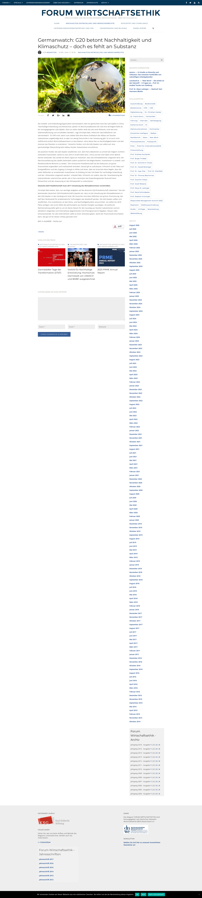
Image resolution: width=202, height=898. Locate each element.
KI (146, 125)
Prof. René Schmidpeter (140, 192)
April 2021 (133, 464)
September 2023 (135, 356)
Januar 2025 (134, 296)
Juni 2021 (133, 456)
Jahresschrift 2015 (46, 867)
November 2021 (135, 438)
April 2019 (133, 553)
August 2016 (134, 673)
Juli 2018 (132, 587)
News (145, 137)
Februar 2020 (134, 516)
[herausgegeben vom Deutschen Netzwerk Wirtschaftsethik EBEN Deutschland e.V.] (101, 15)
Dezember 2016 (135, 658)
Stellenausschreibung (150, 205)
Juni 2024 (133, 322)
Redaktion (52, 52)
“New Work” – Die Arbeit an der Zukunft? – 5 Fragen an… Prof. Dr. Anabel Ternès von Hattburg (146, 83)
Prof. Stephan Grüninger (140, 196)
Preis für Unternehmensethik (149, 146)
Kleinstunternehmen (138, 129)
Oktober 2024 (134, 307)
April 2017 (133, 643)
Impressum (78, 2)
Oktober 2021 (134, 442)
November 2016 (135, 662)
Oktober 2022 (134, 397)
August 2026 (134, 225)
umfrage (141, 209)
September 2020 (135, 490)
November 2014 (135, 718)
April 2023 (133, 374)
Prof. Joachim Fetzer (138, 180)
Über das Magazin (61, 2)
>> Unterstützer (44, 842)
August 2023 (134, 359)
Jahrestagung (155, 121)
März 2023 (133, 378)
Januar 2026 (134, 251)
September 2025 (135, 266)
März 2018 (133, 602)
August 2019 (134, 539)
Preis (132, 146)
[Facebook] (47, 115)
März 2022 (133, 423)
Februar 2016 (134, 692)
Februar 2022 (134, 427)
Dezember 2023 (135, 345)
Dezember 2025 (135, 255)
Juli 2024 (132, 318)
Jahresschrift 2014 (46, 871)
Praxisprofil (151, 141)
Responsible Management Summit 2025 (146, 200)
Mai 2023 (133, 371)
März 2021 (133, 468)
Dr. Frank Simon (137, 116)
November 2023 (135, 348)
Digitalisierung (136, 112)
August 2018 (134, 583)
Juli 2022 (132, 408)
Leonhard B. (134, 81)
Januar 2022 (134, 430)
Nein (143, 894)
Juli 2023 (132, 363)
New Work (154, 137)
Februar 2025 (134, 292)
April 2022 (133, 419)
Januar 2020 (134, 520)
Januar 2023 (134, 386)
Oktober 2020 (134, 486)
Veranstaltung (153, 209)
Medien (153, 133)
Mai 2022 (133, 415)
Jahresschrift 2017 (46, 859)
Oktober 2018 (134, 576)
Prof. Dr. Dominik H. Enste (141, 163)
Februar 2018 (134, 606)
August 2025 (134, 270)
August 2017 (134, 628)
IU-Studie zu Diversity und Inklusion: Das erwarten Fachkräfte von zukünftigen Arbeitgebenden (145, 74)
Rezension (134, 205)
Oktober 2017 (134, 621)
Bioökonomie (135, 108)
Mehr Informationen (156, 894)
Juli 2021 (132, 453)
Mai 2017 (133, 639)
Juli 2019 (132, 542)
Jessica (132, 72)
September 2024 (135, 311)
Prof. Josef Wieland (138, 184)
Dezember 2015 (135, 695)
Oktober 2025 (134, 262)
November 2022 (135, 393)
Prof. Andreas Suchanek (140, 154)
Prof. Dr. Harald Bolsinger (140, 167)
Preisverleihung (136, 150)
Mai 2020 (133, 505)
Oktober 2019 (134, 531)
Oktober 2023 (134, 352)
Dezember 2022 (135, 389)
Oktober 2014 (134, 721)
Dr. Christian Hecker (153, 112)
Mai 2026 (133, 236)
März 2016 (133, 688)
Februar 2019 (134, 561)
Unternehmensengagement (38, 2)
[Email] (68, 115)
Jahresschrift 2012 (46, 880)
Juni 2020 (133, 501)
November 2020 (135, 483)
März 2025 (133, 289)
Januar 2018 (134, 609)
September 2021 (135, 445)
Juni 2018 (133, 591)
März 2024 (133, 333)
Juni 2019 (133, 546)
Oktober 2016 (134, 665)
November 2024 (135, 303)
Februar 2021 (134, 471)
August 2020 (134, 494)
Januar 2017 (134, 654)
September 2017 (135, 624)
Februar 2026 (134, 248)
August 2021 (134, 449)
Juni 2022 (133, 412)
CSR (151, 108)
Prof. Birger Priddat (138, 158)
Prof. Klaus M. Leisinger (140, 188)
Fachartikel (150, 116)
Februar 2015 (134, 714)
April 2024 (133, 330)
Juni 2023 (133, 367)
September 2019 (135, 535)
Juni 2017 (133, 636)
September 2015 (135, 703)
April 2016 (133, 684)
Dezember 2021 (135, 434)
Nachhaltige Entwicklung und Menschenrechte (101, 52)
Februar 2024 (134, 337)
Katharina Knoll (136, 125)
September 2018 (135, 580)
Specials (17, 2)
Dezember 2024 (135, 300)
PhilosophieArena (137, 141)
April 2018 (133, 598)
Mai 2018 (133, 595)
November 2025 (135, 259)
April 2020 (133, 509)
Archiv (104, 2)
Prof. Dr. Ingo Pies (137, 171)
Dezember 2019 (135, 524)
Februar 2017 (134, 651)
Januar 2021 (134, 475)
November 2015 (135, 699)
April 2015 (133, 710)
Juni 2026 (133, 233)
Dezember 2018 (135, 568)
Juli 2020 (132, 498)
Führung (133, 121)
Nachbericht (135, 137)
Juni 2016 (133, 680)
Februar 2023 (134, 382)
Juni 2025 (133, 277)
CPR (145, 108)
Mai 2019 (133, 550)
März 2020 (133, 512)
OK (137, 894)
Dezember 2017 (135, 613)
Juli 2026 (132, 229)
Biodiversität (150, 104)
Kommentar (154, 129)
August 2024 (134, 315)
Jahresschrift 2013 (46, 875)
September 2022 (135, 400)
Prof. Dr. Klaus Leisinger (139, 89)
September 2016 (135, 669)
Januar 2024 (134, 341)
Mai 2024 (133, 326)
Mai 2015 (133, 706)
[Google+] (58, 115)
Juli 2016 (132, 677)
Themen (5, 2)
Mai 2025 (133, 281)
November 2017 (135, 617)
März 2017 (133, 647)
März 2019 (133, 557)
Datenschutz (92, 2)
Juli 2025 (132, 274)
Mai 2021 (133, 460)
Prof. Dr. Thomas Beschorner (142, 175)
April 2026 (133, 240)
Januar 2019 (134, 565)
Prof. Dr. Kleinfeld (155, 171)
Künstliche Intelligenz (139, 133)
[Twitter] (53, 115)
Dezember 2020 (135, 479)
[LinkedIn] (63, 115)
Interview (144, 121)
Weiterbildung (136, 213)
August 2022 (134, 404)
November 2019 (135, 527)
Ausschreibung (136, 104)
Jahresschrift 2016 (46, 863)
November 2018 (135, 572)
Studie (133, 209)
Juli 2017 (132, 632)
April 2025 (133, 285)
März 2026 (133, 244)
